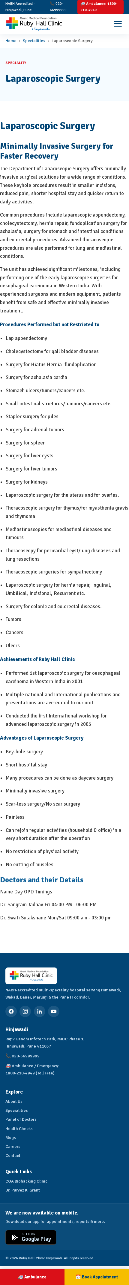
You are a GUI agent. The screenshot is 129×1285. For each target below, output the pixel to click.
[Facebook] (11, 1011)
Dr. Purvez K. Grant (22, 1190)
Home (10, 40)
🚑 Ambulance (32, 1277)
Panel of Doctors (21, 1119)
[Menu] (118, 23)
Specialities (34, 40)
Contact (12, 1155)
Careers (12, 1146)
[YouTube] (53, 1011)
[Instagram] (25, 1011)
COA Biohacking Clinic (26, 1181)
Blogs (10, 1137)
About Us (13, 1101)
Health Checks (19, 1128)
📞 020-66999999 (58, 6)
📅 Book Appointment (97, 1277)
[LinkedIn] (39, 1011)
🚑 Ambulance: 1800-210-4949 (98, 6)
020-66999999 (26, 1056)
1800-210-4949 (20, 1073)
